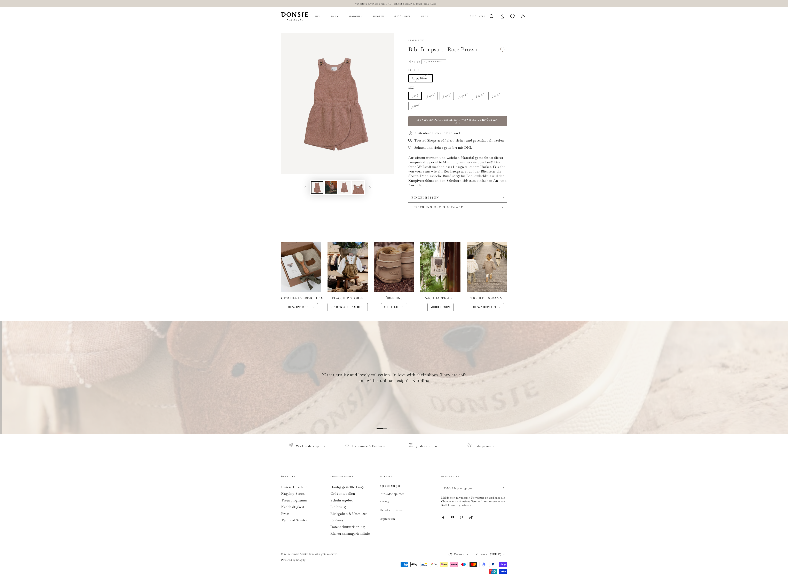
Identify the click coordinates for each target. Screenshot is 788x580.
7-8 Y (415, 106)
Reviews (336, 520)
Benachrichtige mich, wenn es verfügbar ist (457, 121)
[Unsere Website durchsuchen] (491, 16)
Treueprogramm (294, 500)
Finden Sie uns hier (348, 307)
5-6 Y (479, 96)
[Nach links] (305, 187)
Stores (384, 502)
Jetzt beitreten (487, 307)
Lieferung (338, 507)
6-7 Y (495, 96)
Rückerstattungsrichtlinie (350, 533)
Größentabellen (342, 493)
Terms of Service (294, 520)
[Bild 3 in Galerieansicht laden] (344, 187)
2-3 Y (430, 96)
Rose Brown (421, 78)
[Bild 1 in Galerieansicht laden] (317, 187)
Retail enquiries (391, 510)
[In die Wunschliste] (502, 49)
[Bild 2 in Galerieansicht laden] (331, 187)
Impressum (387, 519)
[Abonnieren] (504, 488)
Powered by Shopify (293, 560)
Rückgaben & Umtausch (349, 513)
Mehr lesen (394, 307)
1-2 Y (415, 96)
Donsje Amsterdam (302, 554)
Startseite (416, 40)
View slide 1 (382, 425)
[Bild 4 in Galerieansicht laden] (358, 187)
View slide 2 (394, 425)
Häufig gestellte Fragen (348, 487)
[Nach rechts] (369, 187)
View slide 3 (406, 425)
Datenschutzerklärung (347, 527)
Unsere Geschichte (295, 487)
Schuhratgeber (341, 500)
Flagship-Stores (293, 493)
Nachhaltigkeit (292, 507)
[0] (513, 16)
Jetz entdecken (301, 307)
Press (285, 513)
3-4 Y (446, 96)
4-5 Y (463, 96)
